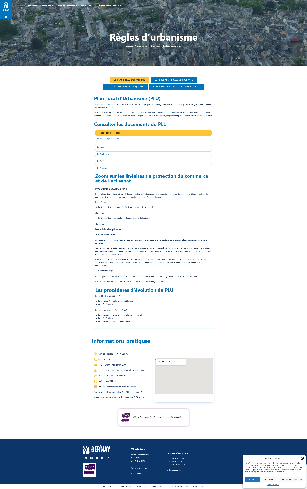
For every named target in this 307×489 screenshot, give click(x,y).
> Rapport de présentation (108, 138)
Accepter (253, 479)
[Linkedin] (102, 458)
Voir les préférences (291, 479)
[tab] (129, 80)
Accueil (129, 46)
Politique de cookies (273, 485)
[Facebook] (86, 458)
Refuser (269, 479)
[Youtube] (97, 458)
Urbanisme (155, 46)
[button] (302, 458)
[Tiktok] (108, 458)
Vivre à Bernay (141, 46)
